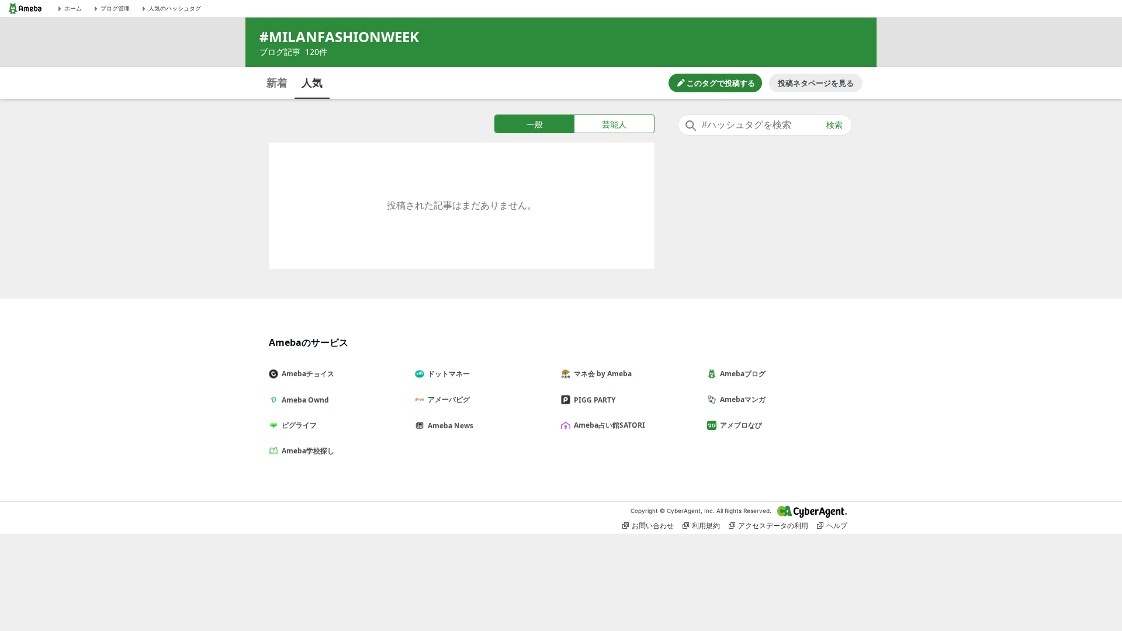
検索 (834, 125)
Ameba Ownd (305, 400)
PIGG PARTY (594, 400)
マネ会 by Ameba (603, 374)
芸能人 (614, 124)
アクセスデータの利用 (773, 525)
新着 (277, 82)
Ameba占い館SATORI (609, 425)
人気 (312, 82)
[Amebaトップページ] (25, 8)
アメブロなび (741, 425)
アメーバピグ (449, 399)
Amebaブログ (743, 374)
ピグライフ (299, 425)
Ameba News (450, 426)
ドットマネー (449, 374)
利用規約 (706, 525)
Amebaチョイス (308, 374)
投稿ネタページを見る (816, 83)
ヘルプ (836, 525)
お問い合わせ (653, 525)
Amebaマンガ (743, 399)
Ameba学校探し (308, 451)
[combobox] (765, 125)
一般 (535, 124)
